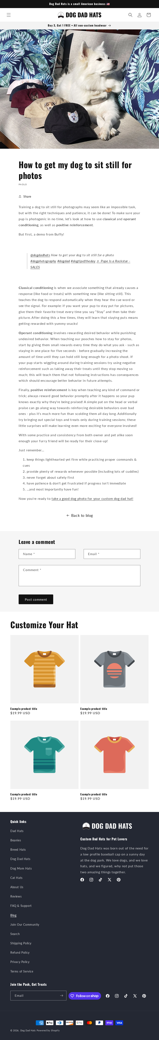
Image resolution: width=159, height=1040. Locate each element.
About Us (16, 887)
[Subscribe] (61, 995)
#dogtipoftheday (83, 261)
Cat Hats (16, 877)
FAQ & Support (21, 905)
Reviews (16, 896)
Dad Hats (17, 831)
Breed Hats (18, 849)
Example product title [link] (23, 708)
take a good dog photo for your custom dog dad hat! (92, 498)
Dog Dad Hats (20, 859)
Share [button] (27, 196)
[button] (8, 14)
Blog (13, 915)
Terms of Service (21, 971)
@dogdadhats (40, 255)
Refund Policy (20, 952)
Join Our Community (24, 924)
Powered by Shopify (48, 1030)
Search (15, 934)
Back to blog (82, 515)
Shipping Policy (20, 943)
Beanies (15, 840)
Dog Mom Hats (21, 868)
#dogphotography (43, 261)
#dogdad (63, 261)
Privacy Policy (19, 962)
